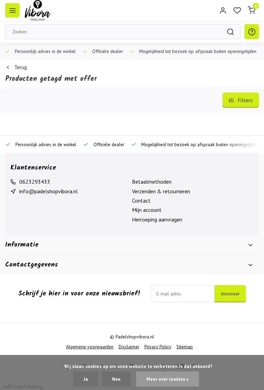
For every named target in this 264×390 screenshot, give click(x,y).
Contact (141, 200)
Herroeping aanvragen (157, 219)
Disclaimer (129, 347)
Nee (116, 379)
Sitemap (184, 347)
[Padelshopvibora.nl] (38, 10)
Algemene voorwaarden (89, 347)
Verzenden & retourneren (161, 191)
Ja (86, 379)
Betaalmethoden (152, 181)
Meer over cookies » (167, 379)
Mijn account (147, 209)
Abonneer (230, 294)
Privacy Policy (157, 347)
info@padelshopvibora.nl (48, 191)
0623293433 (34, 181)
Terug (20, 67)
